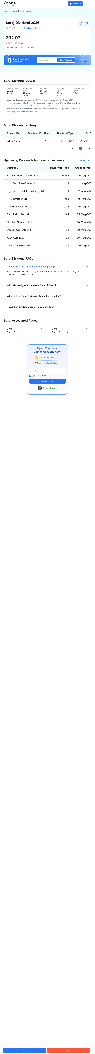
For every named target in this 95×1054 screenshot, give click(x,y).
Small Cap (39, 28)
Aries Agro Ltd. (15, 237)
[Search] (85, 4)
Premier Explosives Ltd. (20, 206)
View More (85, 160)
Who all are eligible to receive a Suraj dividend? (31, 285)
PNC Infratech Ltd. (17, 198)
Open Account (66, 60)
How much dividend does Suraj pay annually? (30, 307)
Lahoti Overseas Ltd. (18, 245)
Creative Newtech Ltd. (20, 222)
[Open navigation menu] (89, 4)
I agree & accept (83, 61)
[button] (80, 23)
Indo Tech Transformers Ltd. (23, 183)
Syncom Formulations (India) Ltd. (25, 191)
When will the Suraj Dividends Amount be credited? (34, 296)
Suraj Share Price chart (61, 331)
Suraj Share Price (13, 331)
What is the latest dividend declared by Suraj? (31, 266)
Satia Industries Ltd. (18, 214)
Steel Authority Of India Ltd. (23, 175)
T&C (85, 62)
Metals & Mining (24, 28)
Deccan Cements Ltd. (19, 229)
